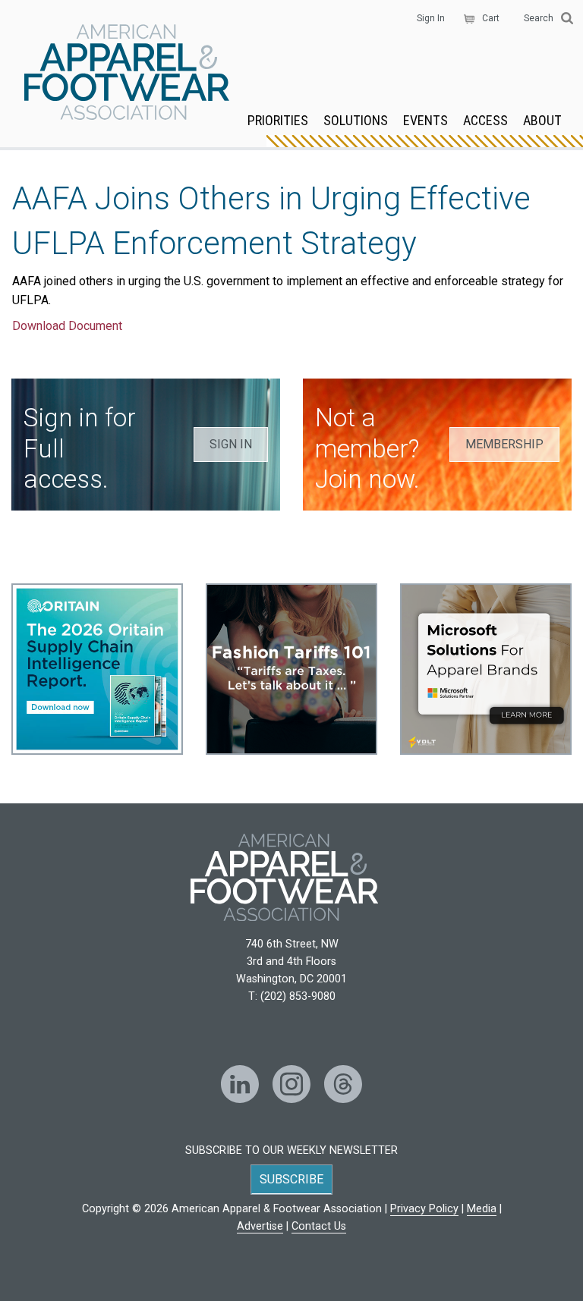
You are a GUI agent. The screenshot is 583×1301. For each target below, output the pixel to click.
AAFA (126, 73)
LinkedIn (240, 1084)
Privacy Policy (424, 1208)
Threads (343, 1084)
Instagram (291, 1084)
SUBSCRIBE (291, 1179)
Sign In (431, 18)
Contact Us (319, 1226)
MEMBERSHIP (504, 444)
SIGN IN (231, 444)
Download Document (67, 326)
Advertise (260, 1226)
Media (481, 1208)
